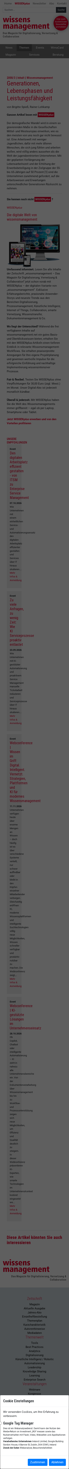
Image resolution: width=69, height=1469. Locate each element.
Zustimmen (37, 1462)
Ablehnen (57, 1462)
